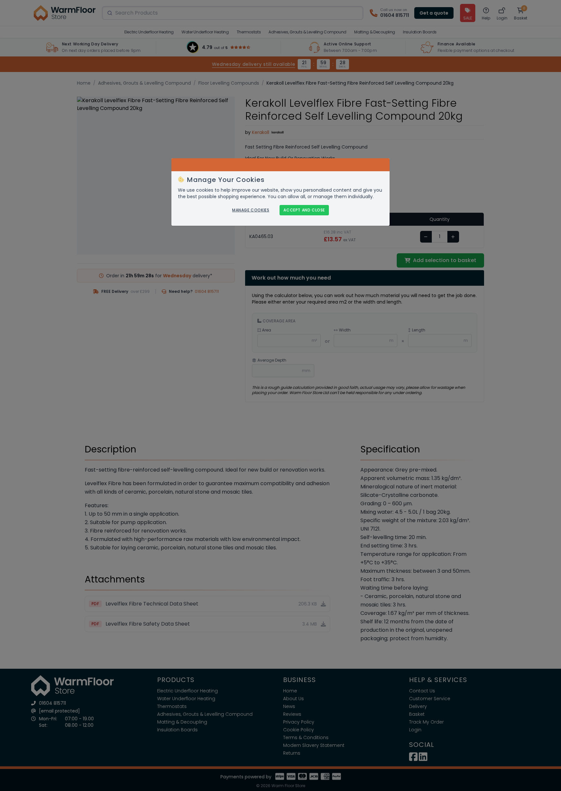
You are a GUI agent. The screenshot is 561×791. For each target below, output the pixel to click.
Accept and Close (304, 210)
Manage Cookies (250, 210)
